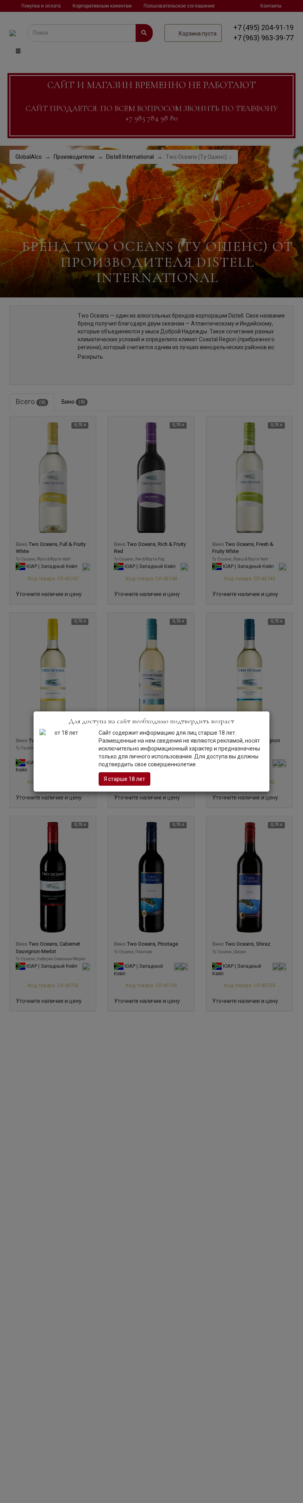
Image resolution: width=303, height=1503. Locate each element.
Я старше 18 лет (124, 779)
